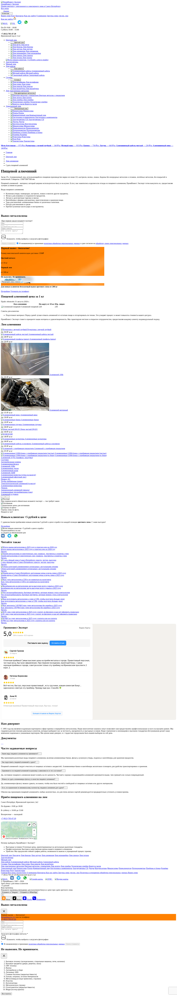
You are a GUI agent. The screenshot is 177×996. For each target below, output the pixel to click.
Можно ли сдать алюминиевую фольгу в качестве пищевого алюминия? (29, 779)
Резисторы (5, 870)
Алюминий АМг (56, 375)
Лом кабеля (11, 66)
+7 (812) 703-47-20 (8, 818)
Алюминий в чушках (9, 494)
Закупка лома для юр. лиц (57, 16)
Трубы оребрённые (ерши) (12, 481)
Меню (8, 899)
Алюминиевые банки (30, 420)
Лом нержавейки (62, 855)
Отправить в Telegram (10, 892)
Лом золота (55, 866)
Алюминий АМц (8, 466)
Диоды (91, 868)
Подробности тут (8, 917)
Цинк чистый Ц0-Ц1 (29, 429)
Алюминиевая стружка (31, 424)
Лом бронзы (26, 855)
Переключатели (125, 868)
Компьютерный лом (41, 868)
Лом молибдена (47, 864)
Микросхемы (112, 868)
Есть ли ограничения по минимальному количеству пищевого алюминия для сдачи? (33, 788)
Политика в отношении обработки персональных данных (104, 873)
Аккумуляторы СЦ (80, 868)
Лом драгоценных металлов (17, 91)
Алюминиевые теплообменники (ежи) (17, 492)
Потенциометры (138, 868)
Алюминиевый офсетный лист (13, 477)
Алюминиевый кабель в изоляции (46, 444)
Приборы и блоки (153, 868)
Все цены (5, 8)
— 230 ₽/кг (134, 146)
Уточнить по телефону (19, 291)
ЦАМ (10, 434)
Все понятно (6, 994)
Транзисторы (19, 870)
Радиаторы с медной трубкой (39, 329)
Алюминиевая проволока (11, 486)
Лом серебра (66, 866)
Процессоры (21, 868)
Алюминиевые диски (10, 468)
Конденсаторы (101, 868)
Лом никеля (35, 864)
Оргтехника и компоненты (61, 868)
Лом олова (25, 864)
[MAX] (4, 23)
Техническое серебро (79, 866)
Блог (13, 16)
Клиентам (6, 13)
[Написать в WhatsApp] (26, 23)
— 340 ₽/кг (43, 146)
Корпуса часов (95, 866)
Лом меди (16, 855)
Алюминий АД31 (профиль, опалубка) (17, 458)
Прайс (30, 899)
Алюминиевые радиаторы (35, 439)
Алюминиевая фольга (10, 464)
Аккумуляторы (12, 62)
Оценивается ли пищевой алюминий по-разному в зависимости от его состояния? (32, 771)
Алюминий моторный (59, 410)
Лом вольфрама (14, 864)
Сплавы (9, 77)
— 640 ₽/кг (108, 146)
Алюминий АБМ (8, 473)
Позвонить (41, 899)
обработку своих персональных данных (112, 243)
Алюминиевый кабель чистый (40, 334)
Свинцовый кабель (51, 862)
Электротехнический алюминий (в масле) (18, 483)
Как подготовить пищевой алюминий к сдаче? (19, 762)
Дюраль (4, 488)
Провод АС (5, 479)
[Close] (4, 911)
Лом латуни (36, 855)
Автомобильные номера (11, 462)
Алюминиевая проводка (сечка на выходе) (18, 475)
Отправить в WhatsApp (28, 892)
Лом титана (84, 855)
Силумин (5, 460)
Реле (12, 870)
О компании (41, 16)
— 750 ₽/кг (91, 146)
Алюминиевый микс (29, 415)
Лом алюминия (48, 855)
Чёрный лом (11, 64)
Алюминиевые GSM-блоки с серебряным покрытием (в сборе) (81, 455)
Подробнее (5, 291)
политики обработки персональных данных (62, 243)
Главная (4, 873)
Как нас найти (30, 16)
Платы (30, 868)
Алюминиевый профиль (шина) (43, 339)
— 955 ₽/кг (72, 146)
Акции (19, 873)
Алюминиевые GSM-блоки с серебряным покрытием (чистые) (80, 453)
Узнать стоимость (8, 243)
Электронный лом (13, 106)
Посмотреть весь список (11, 282)
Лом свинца (74, 855)
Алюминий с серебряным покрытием (49, 448)
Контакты (20, 16)
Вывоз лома (6, 16)
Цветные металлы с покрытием (37, 866)
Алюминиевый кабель (20, 862)
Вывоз (19, 899)
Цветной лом (11, 40)
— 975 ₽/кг (13, 146)
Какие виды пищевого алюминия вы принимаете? (20, 754)
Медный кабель (36, 862)
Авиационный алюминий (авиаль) (15, 490)
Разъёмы (164, 868)
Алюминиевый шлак (9, 471)
